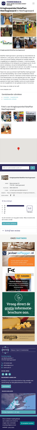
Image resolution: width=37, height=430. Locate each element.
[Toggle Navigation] (33, 3)
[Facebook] (3, 374)
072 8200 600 (8, 363)
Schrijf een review (12, 230)
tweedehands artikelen (10, 99)
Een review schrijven (9, 223)
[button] (18, 148)
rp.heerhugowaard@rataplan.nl (18, 190)
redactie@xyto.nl (8, 365)
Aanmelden (6, 386)
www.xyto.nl (7, 367)
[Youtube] (6, 374)
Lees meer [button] (11, 427)
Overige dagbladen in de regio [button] (10, 412)
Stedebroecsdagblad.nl (14, 2)
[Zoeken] (32, 167)
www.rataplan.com (5, 89)
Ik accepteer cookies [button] (27, 423)
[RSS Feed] (9, 374)
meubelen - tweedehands (10, 97)
